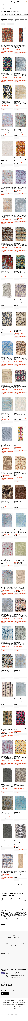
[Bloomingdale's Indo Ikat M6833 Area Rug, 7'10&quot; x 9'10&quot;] (7, 404)
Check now (19, 977)
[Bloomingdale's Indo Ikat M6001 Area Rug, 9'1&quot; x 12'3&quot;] (20, 348)
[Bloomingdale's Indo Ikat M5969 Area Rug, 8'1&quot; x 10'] (7, 492)
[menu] (2, 1)
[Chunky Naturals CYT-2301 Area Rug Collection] (20, 577)
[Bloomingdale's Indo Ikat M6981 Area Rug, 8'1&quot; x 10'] (7, 262)
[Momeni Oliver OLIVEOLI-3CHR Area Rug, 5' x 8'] (7, 831)
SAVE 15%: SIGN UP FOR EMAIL (14, 937)
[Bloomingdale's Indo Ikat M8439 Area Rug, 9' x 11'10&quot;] (20, 205)
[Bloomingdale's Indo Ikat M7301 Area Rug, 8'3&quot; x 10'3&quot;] (7, 605)
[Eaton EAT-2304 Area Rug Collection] (20, 404)
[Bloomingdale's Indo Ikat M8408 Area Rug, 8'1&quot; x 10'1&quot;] (7, 177)
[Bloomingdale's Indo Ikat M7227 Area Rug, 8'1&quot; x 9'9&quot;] (7, 577)
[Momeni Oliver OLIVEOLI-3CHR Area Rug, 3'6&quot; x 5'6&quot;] (7, 775)
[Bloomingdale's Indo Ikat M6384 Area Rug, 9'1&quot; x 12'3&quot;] (7, 376)
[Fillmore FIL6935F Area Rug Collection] (7, 803)
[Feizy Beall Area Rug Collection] (20, 775)
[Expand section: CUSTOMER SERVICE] (14, 953)
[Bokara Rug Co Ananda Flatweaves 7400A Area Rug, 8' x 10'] (20, 831)
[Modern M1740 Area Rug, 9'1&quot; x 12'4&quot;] (20, 747)
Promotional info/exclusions (11, 977)
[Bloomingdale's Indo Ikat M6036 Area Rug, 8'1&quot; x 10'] (7, 234)
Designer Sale (12, 14)
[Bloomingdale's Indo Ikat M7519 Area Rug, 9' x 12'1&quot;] (7, 521)
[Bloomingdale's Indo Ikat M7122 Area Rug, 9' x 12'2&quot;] (20, 689)
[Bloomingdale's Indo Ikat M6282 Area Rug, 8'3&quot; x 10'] (20, 633)
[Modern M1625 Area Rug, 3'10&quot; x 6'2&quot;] (7, 92)
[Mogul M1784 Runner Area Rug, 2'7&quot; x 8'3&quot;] (20, 861)
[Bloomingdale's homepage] (2, 8)
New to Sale (19, 14)
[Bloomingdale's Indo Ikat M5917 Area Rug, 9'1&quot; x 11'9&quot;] (7, 35)
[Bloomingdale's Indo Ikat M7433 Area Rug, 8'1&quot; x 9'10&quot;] (7, 348)
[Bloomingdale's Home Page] (14, 2)
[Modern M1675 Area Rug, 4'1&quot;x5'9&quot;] (20, 718)
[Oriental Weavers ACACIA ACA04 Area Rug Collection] (20, 319)
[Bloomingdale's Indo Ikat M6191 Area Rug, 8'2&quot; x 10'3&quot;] (20, 492)
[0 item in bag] (26, 2)
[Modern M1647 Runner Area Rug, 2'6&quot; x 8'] (20, 434)
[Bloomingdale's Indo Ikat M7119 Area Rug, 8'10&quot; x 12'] (20, 521)
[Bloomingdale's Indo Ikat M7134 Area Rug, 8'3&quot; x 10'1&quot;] (20, 605)
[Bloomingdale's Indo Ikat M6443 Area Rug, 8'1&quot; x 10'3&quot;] (20, 661)
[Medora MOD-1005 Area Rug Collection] (7, 148)
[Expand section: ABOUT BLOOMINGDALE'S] (14, 959)
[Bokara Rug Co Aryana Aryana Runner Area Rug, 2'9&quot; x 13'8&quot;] (20, 35)
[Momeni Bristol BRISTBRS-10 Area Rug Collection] (20, 549)
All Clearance (5, 14)
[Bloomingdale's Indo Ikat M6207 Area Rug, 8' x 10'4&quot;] (7, 633)
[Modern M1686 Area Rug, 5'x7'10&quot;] (7, 64)
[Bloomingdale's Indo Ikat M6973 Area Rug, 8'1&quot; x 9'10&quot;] (20, 803)
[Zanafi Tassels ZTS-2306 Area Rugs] (7, 291)
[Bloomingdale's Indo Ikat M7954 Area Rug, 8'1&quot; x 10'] (7, 549)
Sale (4, 8)
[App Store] (5, 993)
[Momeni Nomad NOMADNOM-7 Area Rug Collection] (7, 718)
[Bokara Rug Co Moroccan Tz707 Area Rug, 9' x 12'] (20, 120)
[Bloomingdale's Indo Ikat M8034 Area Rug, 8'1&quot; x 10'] (7, 747)
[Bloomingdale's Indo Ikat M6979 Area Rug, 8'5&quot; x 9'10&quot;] (7, 434)
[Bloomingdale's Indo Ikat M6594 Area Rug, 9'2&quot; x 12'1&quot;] (20, 64)
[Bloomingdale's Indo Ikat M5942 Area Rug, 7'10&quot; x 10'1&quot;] (20, 463)
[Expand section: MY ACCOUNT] (14, 956)
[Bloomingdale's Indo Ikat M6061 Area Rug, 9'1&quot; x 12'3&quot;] (20, 234)
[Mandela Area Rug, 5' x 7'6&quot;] (7, 463)
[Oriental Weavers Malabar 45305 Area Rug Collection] (7, 205)
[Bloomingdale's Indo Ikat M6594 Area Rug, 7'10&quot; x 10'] (7, 861)
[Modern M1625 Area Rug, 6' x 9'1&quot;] (20, 148)
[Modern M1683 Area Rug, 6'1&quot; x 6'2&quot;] (20, 376)
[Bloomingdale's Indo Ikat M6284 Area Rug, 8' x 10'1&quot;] (20, 92)
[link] (7, 48)
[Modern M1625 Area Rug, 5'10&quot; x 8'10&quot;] (20, 262)
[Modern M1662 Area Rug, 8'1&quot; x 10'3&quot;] (7, 689)
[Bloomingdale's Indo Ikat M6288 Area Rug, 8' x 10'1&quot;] (20, 291)
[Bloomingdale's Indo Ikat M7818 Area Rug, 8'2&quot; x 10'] (7, 120)
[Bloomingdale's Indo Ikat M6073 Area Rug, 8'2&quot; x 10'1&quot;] (7, 661)
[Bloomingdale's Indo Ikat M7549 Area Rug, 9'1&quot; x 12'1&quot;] (20, 177)
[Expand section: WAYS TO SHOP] (14, 963)
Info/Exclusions (14, 945)
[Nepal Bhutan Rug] (7, 319)
